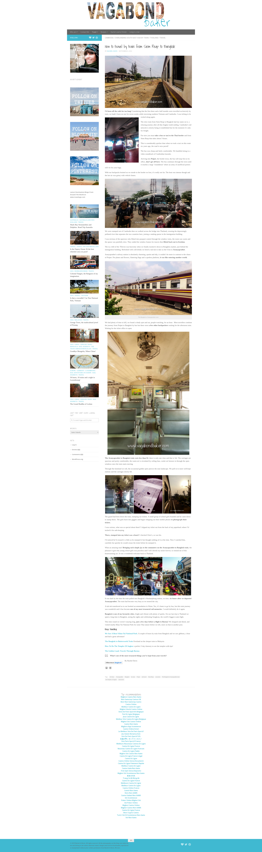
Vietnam (84, 295)
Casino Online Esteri (131, 729)
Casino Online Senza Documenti (131, 761)
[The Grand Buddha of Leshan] (84, 390)
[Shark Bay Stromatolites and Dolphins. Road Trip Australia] (84, 211)
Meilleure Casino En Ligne (131, 783)
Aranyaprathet (119, 677)
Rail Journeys (84, 346)
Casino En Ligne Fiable (131, 751)
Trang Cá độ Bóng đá (131, 778)
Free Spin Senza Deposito (131, 771)
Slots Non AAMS (131, 793)
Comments (77, 454)
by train (133, 677)
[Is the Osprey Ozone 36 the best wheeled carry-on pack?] (84, 238)
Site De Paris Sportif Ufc (131, 736)
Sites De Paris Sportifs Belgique (131, 712)
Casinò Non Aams (131, 790)
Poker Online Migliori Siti (131, 800)
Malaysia (78, 320)
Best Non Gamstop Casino (131, 702)
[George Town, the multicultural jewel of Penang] (84, 311)
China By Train (86, 344)
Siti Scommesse (131, 798)
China (77, 344)
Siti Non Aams (131, 817)
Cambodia (109, 38)
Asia (71, 271)
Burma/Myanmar (81, 271)
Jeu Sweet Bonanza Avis (131, 734)
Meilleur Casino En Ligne (131, 707)
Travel (94, 32)
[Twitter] (93, 37)
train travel (121, 679)
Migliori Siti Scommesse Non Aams (131, 773)
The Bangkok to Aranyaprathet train (170, 677)
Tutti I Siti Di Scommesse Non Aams (131, 815)
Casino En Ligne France (131, 746)
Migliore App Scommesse (131, 726)
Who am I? (74, 32)
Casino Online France (131, 788)
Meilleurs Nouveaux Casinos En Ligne (131, 744)
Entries (76, 450)
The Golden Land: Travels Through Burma (122, 651)
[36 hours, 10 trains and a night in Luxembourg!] (84, 362)
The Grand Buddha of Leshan (81, 404)
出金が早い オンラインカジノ (131, 739)
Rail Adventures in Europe (80, 373)
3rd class (112, 677)
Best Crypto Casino (131, 812)
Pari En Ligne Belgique (131, 714)
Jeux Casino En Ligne (131, 716)
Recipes (103, 32)
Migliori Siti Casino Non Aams (131, 753)
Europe (73, 370)
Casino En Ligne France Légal (131, 756)
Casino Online (131, 704)
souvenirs (157, 677)
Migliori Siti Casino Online (131, 721)
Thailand (154, 38)
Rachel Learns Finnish (119, 32)
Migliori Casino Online (131, 805)
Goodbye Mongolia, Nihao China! (83, 351)
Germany (80, 370)
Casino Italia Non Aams (131, 768)
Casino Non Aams (131, 724)
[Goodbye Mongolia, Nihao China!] (84, 335)
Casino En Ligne (131, 758)
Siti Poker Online (131, 803)
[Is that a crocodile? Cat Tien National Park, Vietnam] (84, 286)
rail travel (144, 677)
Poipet (138, 677)
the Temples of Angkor (111, 679)
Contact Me (84, 32)
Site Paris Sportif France (131, 741)
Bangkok (127, 677)
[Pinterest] (96, 37)
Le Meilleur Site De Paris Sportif (131, 731)
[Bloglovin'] (90, 37)
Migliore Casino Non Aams (131, 697)
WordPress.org (77, 459)
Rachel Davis (112, 51)
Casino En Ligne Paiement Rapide (131, 763)
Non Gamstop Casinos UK (131, 699)
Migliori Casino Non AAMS (131, 808)
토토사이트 (131, 776)
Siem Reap (151, 677)
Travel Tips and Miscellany (88, 246)
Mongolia (74, 346)
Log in (74, 445)
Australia (74, 220)
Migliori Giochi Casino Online (131, 709)
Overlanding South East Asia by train (132, 38)
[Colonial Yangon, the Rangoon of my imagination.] (84, 262)
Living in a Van (134, 32)
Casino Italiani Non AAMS (131, 795)
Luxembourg (90, 370)
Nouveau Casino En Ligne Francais (131, 748)
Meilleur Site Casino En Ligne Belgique (131, 719)
